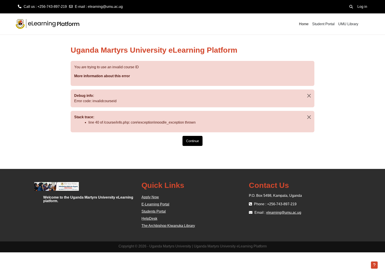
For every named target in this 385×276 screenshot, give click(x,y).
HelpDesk (149, 218)
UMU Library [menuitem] (348, 24)
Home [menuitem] (304, 24)
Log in (362, 6)
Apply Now (150, 197)
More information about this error (102, 76)
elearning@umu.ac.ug (105, 6)
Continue (192, 141)
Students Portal (153, 211)
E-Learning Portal (155, 204)
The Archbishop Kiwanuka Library (168, 226)
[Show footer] (374, 265)
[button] (351, 6)
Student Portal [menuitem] (323, 24)
